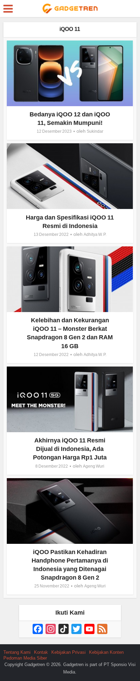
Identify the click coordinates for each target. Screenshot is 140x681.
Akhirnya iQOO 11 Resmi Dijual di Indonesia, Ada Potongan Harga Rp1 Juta (70, 449)
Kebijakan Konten (106, 652)
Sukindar (95, 131)
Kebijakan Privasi (68, 652)
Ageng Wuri (93, 466)
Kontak (41, 652)
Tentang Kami (17, 652)
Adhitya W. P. (95, 234)
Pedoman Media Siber (25, 658)
